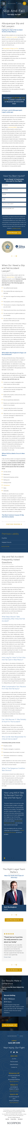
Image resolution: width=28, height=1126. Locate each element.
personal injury (10, 277)
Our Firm (14, 1058)
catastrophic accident (11, 37)
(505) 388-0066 (14, 1043)
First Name (5, 185)
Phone (4, 194)
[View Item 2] (6, 858)
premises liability (12, 127)
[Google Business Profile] (14, 1052)
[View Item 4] (11, 858)
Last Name (5, 189)
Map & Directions (14, 1081)
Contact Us (14, 1067)
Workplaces (6, 485)
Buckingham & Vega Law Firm (10, 48)
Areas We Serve (14, 1064)
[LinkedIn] (17, 1052)
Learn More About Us (12, 920)
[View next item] (16, 256)
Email (3, 199)
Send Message (12, 232)
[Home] (14, 3)
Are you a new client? (7, 203)
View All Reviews (13, 970)
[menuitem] (14, 538)
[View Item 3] (9, 858)
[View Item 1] (4, 858)
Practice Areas (14, 1061)
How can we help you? (8, 208)
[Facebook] (11, 1052)
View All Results (8, 1025)
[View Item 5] (13, 858)
